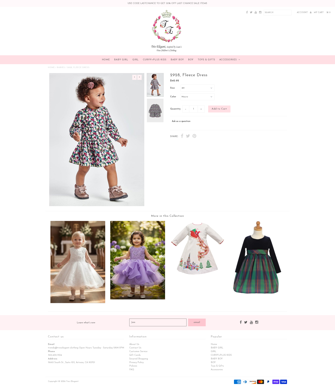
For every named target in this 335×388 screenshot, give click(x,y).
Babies (61, 68)
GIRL (135, 60)
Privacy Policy (136, 362)
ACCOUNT (302, 13)
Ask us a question (181, 121)
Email (51, 344)
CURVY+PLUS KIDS (154, 60)
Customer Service (138, 351)
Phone (51, 351)
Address (52, 359)
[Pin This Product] (194, 136)
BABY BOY (177, 60)
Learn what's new (86, 323)
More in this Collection (167, 216)
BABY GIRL (121, 60)
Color (173, 97)
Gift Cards (135, 355)
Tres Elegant (72, 381)
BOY (190, 60)
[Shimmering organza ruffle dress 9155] (137, 299)
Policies (133, 366)
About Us (134, 344)
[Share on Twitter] (188, 136)
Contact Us (135, 348)
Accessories (228, 60)
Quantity (175, 109)
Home (106, 60)
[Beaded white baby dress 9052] (77, 302)
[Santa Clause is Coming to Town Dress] (197, 275)
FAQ (131, 369)
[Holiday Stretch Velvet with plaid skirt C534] (257, 293)
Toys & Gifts (206, 60)
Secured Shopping (138, 359)
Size (172, 88)
